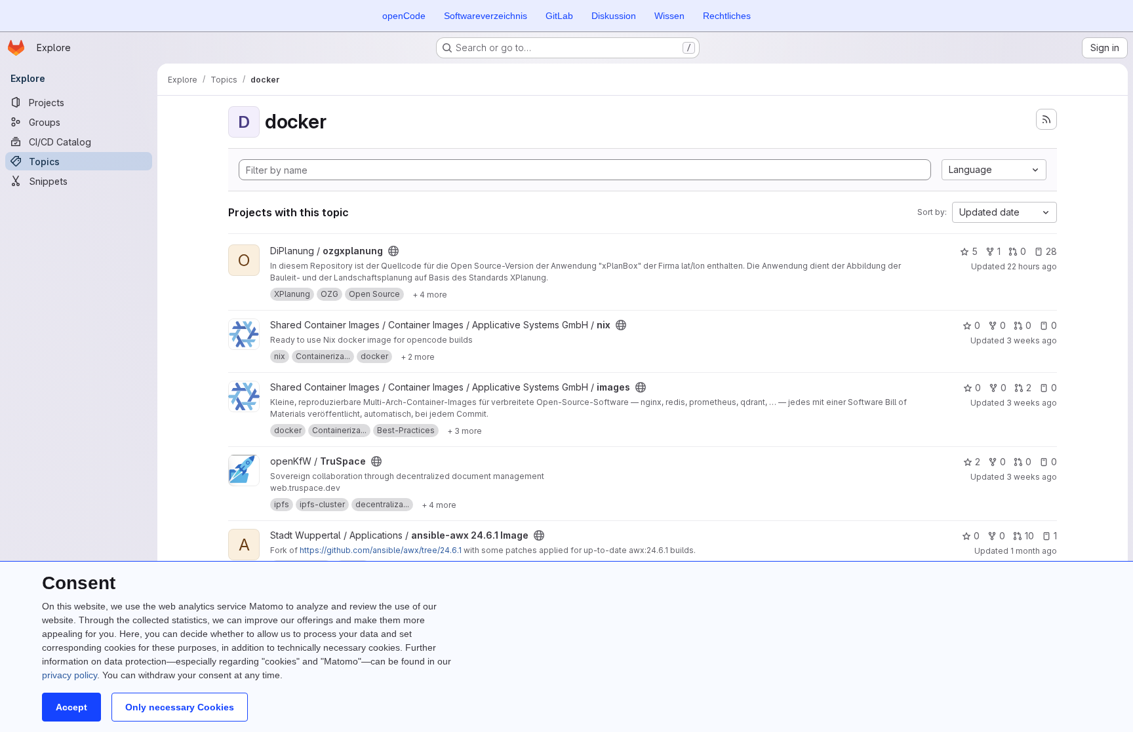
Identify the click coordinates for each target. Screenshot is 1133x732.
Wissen (669, 15)
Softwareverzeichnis (485, 15)
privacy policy (69, 675)
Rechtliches (727, 15)
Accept (71, 707)
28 (1051, 251)
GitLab (559, 15)
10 (1029, 535)
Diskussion (613, 15)
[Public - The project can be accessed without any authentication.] (393, 251)
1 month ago (1033, 551)
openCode (404, 15)
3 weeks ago (1031, 340)
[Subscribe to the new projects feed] (1046, 119)
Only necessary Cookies (179, 707)
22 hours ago (1032, 266)
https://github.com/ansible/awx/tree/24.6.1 (381, 550)
